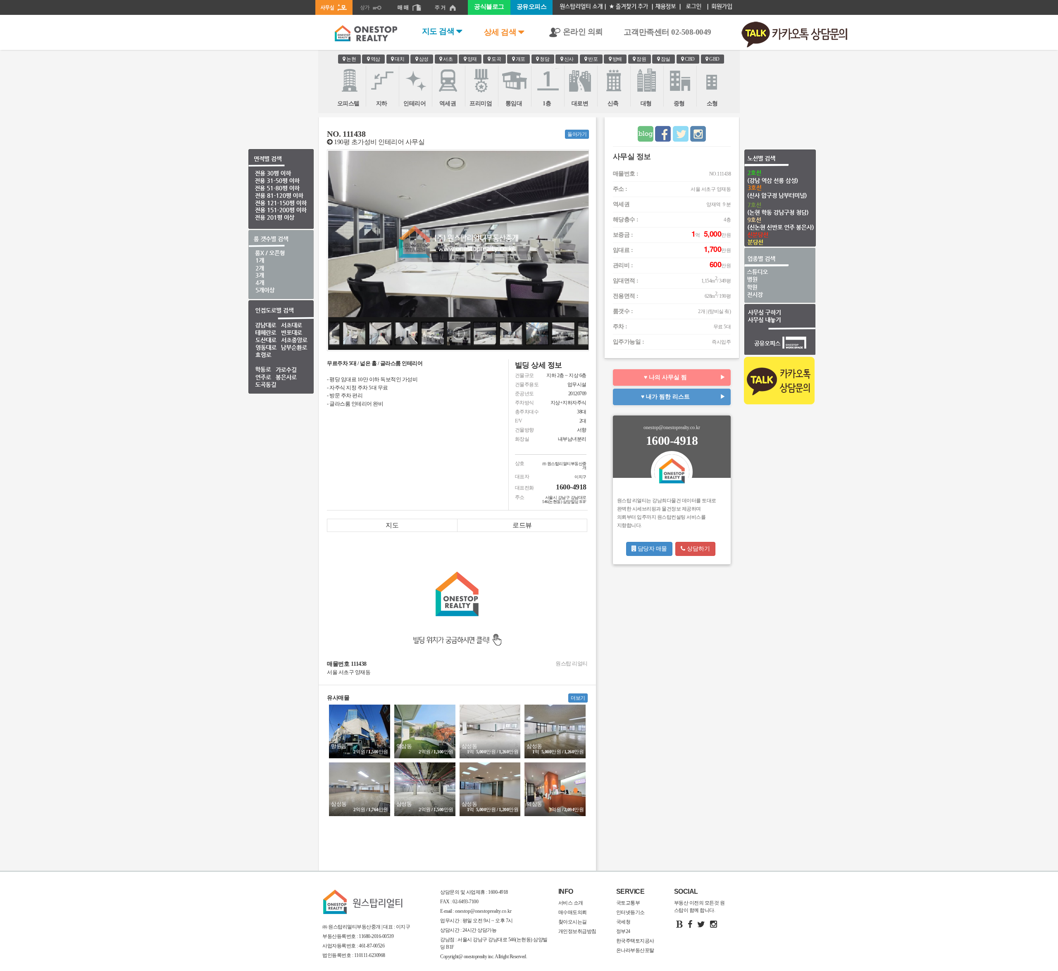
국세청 (623, 922)
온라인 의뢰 (582, 31)
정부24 (623, 931)
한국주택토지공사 (635, 941)
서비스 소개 (570, 903)
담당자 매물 (651, 549)
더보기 (578, 698)
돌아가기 (576, 134)
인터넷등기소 (630, 912)
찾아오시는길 (572, 922)
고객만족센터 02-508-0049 (667, 32)
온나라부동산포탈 (635, 950)
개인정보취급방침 (577, 931)
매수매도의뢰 (572, 912)
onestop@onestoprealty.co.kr (483, 911)
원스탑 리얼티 (571, 663)
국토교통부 (628, 903)
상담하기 (697, 549)
